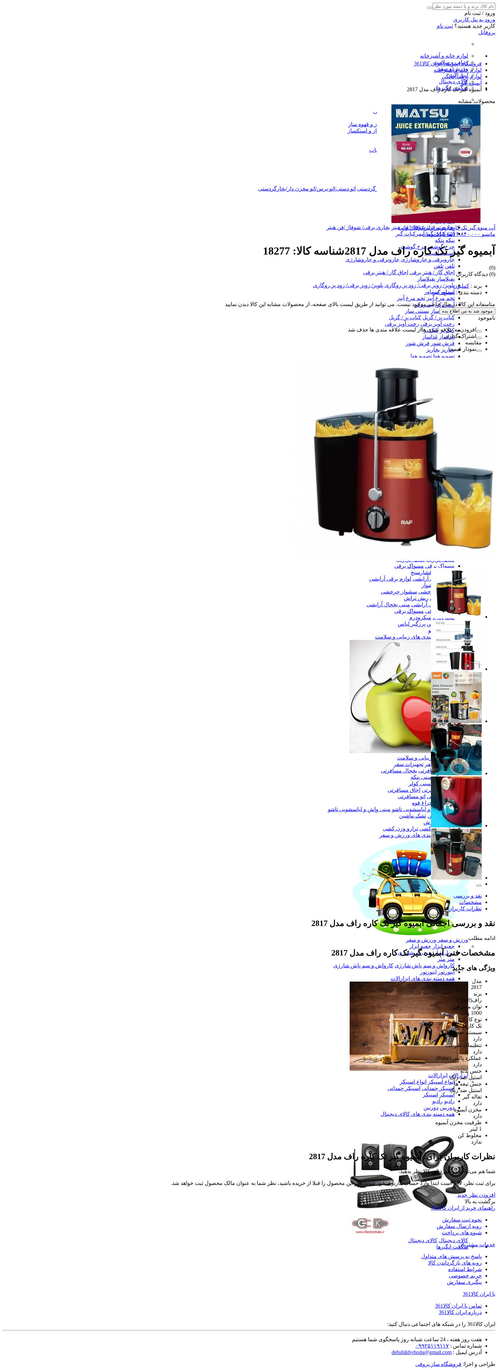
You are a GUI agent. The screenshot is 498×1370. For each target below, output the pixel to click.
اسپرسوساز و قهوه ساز (374, 124)
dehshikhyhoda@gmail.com (422, 1352)
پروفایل (486, 32)
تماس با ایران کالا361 (458, 1306)
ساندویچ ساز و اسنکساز (374, 131)
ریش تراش (416, 598)
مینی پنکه (421, 777)
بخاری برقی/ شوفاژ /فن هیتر (358, 227)
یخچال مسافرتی (399, 770)
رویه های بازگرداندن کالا (455, 1263)
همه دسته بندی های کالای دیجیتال (417, 1114)
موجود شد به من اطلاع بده (467, 311)
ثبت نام (445, 26)
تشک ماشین (412, 816)
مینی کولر (420, 783)
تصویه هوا (444, 356)
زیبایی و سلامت (414, 758)
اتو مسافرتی (412, 796)
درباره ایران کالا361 (460, 1312)
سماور (431, 292)
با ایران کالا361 (479, 1294)
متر (451, 959)
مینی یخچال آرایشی (388, 604)
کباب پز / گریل (438, 317)
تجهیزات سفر (408, 764)
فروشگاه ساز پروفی (438, 1364)
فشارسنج (421, 572)
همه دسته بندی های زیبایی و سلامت (415, 637)
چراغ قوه (422, 803)
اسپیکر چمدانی (438, 1088)
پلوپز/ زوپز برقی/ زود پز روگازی (420, 285)
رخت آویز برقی (437, 324)
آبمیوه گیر (444, 292)
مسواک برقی (440, 566)
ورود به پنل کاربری (474, 19)
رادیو (449, 1101)
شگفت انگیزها (452, 1247)
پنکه (450, 240)
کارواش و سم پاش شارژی (425, 965)
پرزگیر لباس (412, 624)
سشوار (429, 585)
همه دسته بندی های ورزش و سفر (417, 835)
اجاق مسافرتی (404, 790)
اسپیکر (447, 1094)
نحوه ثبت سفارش (462, 1220)
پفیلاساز (446, 279)
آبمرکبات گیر (410, 234)
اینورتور (446, 972)
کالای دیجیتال (453, 81)
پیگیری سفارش (464, 1282)
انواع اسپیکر (441, 1082)
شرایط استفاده (465, 1269)
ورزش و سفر (453, 940)
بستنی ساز (417, 311)
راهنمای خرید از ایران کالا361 (463, 1208)
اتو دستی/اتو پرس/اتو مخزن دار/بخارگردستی (307, 189)
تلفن (450, 266)
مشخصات (470, 902)
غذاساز (430, 337)
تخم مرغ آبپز (441, 298)
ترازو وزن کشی (400, 828)
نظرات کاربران (465, 908)
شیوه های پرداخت (462, 1232)
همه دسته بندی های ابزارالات (423, 978)
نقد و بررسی (468, 896)
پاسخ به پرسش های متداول (451, 1256)
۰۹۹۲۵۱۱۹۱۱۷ (432, 1346)
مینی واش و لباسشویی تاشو (423, 809)
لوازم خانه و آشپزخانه (444, 56)
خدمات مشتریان (476, 1244)
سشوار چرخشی (399, 592)
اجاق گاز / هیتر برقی (432, 272)
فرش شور (443, 343)
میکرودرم (420, 617)
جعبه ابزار (444, 946)
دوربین (447, 1107)
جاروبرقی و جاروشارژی (428, 259)
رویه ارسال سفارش (459, 1226)
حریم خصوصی (465, 1275)
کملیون (461, 286)
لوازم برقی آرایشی (390, 579)
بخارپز (448, 349)
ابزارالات (438, 1075)
